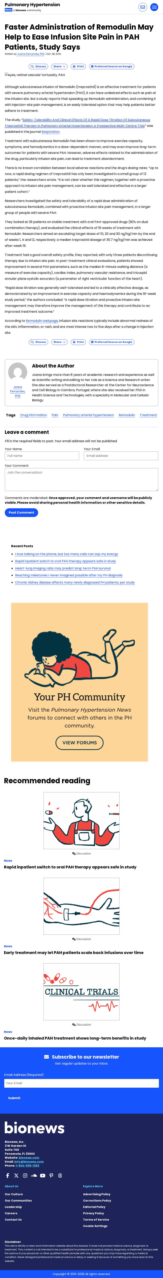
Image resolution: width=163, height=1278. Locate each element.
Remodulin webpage (42, 320)
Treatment (148, 415)
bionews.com (29, 1158)
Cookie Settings (95, 1226)
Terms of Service (96, 1220)
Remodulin (127, 415)
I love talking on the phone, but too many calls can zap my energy (66, 554)
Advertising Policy (96, 1194)
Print (79, 66)
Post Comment (21, 512)
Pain (55, 415)
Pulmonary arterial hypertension (88, 415)
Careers (11, 1213)
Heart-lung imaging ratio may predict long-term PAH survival (63, 568)
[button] (142, 7)
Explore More (93, 1186)
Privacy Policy (93, 1213)
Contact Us (13, 1220)
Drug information (33, 415)
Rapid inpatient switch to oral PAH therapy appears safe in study (65, 561)
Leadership (13, 1207)
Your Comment (17, 465)
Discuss (40, 66)
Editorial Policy (94, 1207)
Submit (14, 1098)
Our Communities (18, 1201)
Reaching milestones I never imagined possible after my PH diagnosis (68, 575)
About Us (11, 1186)
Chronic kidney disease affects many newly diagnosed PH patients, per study (75, 582)
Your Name (13, 449)
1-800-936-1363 (27, 1166)
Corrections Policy (97, 1201)
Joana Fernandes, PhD (30, 54)
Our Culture (14, 1194)
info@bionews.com (29, 1162)
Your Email (92, 449)
